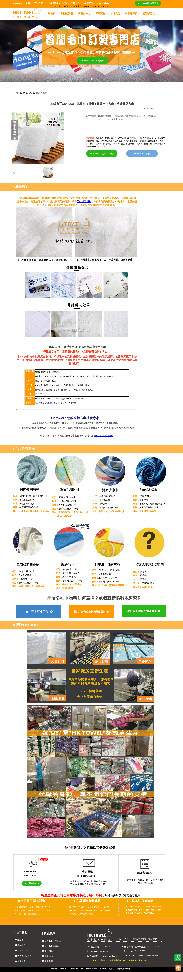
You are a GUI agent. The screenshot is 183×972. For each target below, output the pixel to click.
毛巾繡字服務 (84, 201)
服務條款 (49, 956)
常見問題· (49, 951)
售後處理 (49, 961)
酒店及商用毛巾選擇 (103, 435)
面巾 (65, 403)
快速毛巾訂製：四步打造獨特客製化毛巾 (53, 941)
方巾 (40, 403)
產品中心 (27, 93)
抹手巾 (53, 403)
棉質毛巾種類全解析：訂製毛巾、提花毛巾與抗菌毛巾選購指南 (53, 946)
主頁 (16, 93)
